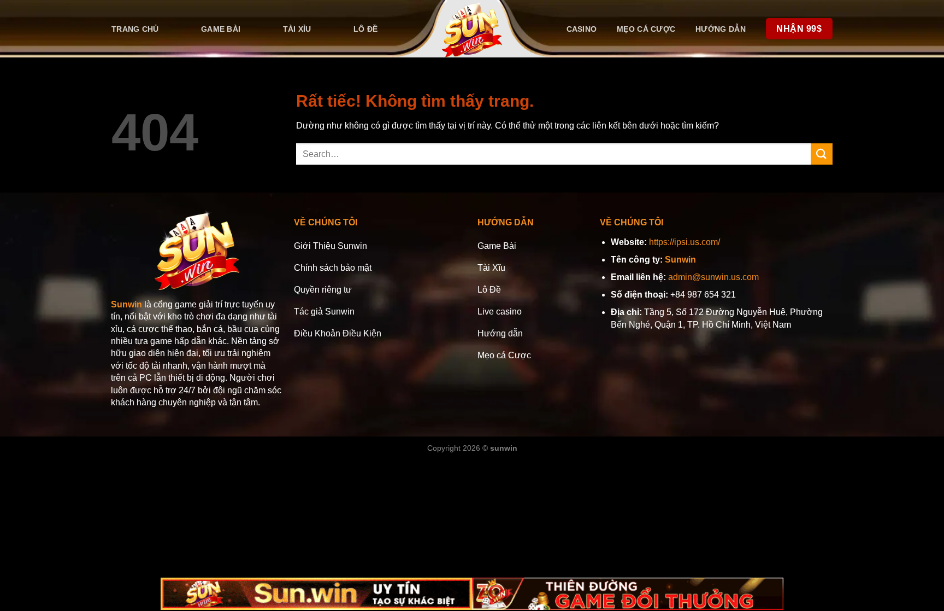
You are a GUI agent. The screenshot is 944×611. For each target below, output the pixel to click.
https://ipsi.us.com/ (684, 242)
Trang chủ (135, 29)
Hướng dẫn (720, 29)
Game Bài (220, 29)
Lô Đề (365, 29)
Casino (582, 29)
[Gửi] (822, 154)
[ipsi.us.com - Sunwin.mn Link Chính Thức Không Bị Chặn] (472, 28)
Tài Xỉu (297, 29)
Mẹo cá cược (646, 29)
